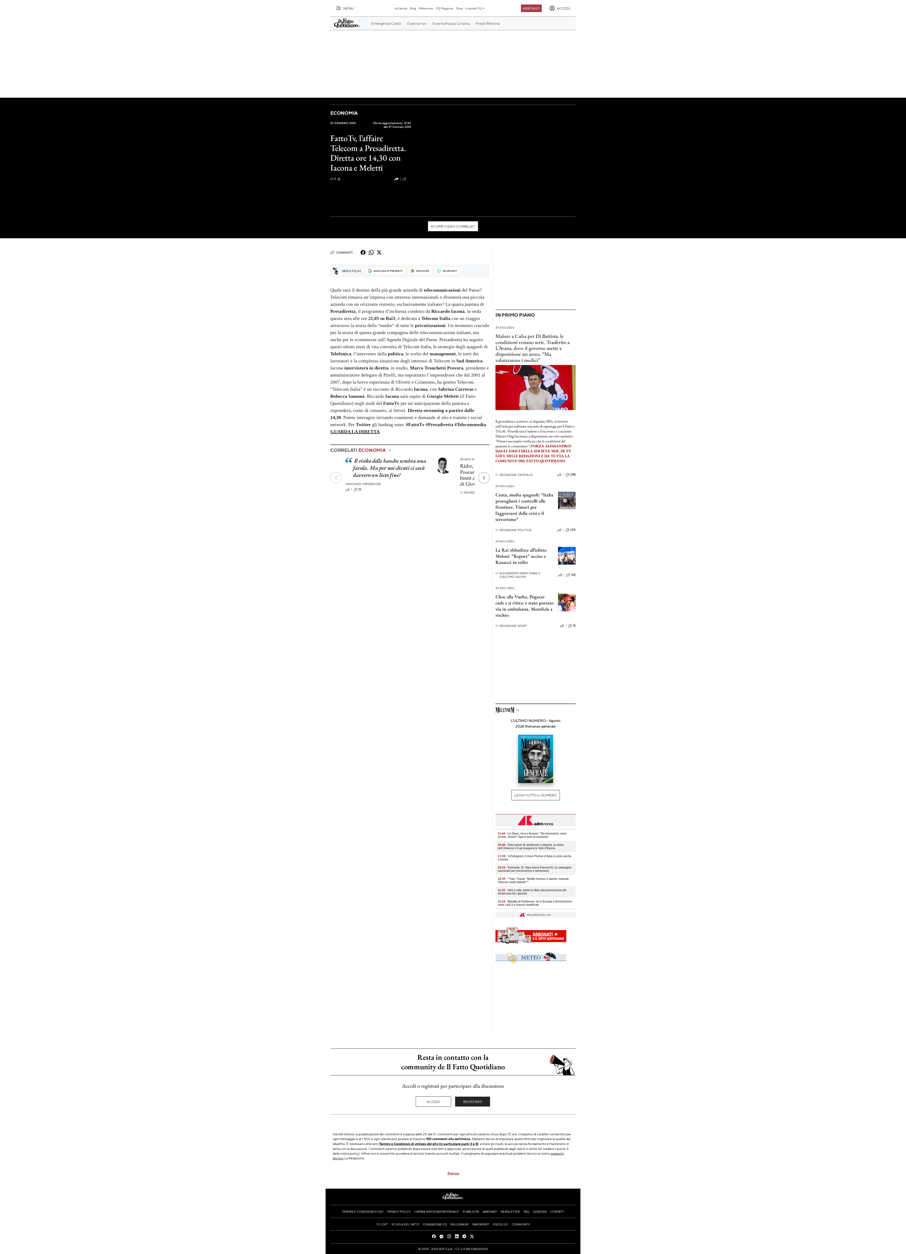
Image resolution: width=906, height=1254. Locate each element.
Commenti (344, 252)
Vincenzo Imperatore (363, 484)
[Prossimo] (484, 477)
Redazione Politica (513, 530)
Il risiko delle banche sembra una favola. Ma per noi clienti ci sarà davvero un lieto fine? (389, 467)
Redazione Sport (511, 626)
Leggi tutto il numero (535, 795)
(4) (409, 178)
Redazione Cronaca (514, 475)
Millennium (426, 8)
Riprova (453, 1173)
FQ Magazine (444, 8)
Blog (413, 8)
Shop (459, 8)
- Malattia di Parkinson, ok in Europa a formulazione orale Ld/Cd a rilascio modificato (535, 903)
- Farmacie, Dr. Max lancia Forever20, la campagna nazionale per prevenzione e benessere (534, 869)
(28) (573, 474)
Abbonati (531, 8)
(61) (573, 574)
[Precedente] (336, 477)
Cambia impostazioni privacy (436, 1211)
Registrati (472, 1101)
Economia (344, 113)
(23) (573, 529)
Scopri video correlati (453, 226)
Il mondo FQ (473, 8)
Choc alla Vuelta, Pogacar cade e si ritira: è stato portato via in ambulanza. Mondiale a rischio (524, 606)
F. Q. (335, 179)
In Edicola (401, 8)
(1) (359, 489)
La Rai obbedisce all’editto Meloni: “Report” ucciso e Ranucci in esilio (521, 556)
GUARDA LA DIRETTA (355, 431)
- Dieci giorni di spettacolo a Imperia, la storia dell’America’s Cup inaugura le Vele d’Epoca (531, 846)
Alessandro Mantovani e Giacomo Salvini (518, 575)
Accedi (433, 1101)
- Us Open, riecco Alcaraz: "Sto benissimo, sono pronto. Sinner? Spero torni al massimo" (532, 835)
